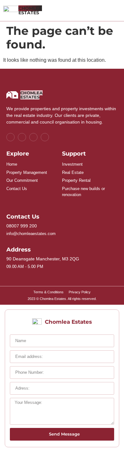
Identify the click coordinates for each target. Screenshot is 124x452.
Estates (30, 10)
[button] (116, 10)
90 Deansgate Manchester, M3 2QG (42, 258)
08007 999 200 (21, 225)
